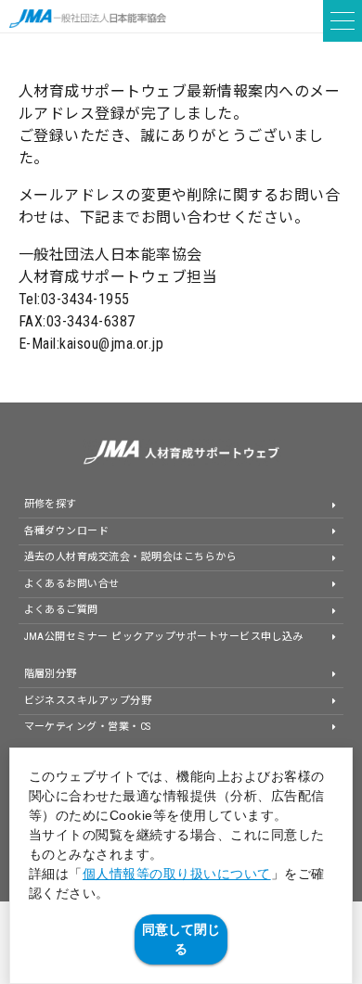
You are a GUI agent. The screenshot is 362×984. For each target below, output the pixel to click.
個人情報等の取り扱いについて (177, 873)
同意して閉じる (181, 939)
